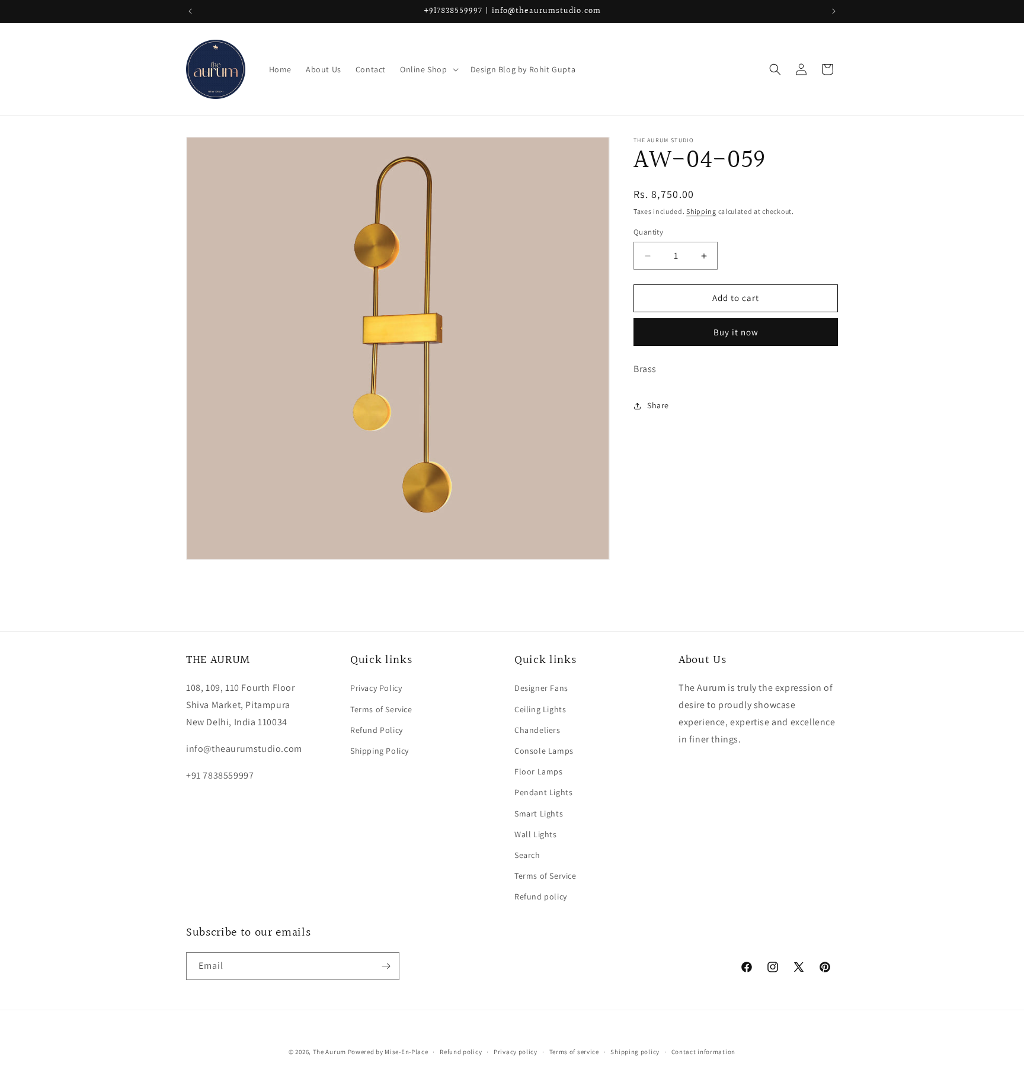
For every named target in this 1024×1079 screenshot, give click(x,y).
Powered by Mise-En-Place (388, 1052)
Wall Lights (535, 834)
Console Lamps (544, 750)
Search (527, 855)
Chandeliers (537, 730)
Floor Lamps (538, 771)
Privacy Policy (376, 688)
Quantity (648, 233)
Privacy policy (515, 1052)
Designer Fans (541, 688)
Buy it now (736, 332)
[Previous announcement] (190, 11)
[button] (428, 69)
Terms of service (574, 1052)
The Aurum (329, 1052)
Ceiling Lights (540, 709)
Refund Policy (376, 730)
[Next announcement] (834, 11)
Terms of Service (381, 709)
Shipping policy (635, 1052)
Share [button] (658, 405)
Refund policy (540, 896)
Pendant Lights (543, 792)
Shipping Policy (379, 750)
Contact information (703, 1052)
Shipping (701, 211)
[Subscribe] (386, 966)
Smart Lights (538, 813)
